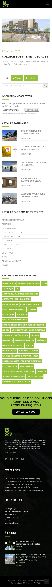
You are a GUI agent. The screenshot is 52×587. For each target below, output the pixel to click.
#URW (44, 284)
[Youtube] (22, 458)
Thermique (41, 371)
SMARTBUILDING (11, 487)
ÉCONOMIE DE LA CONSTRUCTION (31, 490)
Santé (5, 265)
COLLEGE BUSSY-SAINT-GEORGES (25, 56)
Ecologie (32, 309)
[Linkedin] (11, 458)
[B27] (6, 4)
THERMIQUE (9, 490)
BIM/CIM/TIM (14, 479)
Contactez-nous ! (26, 412)
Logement (7, 248)
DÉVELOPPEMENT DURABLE (29, 479)
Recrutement (10, 514)
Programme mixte (11, 261)
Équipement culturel (13, 232)
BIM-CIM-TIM (25, 299)
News (4, 257)
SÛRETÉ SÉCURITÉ (33, 487)
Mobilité (29, 346)
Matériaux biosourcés (13, 346)
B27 (16, 299)
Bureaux (6, 224)
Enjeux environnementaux (14, 320)
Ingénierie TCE (21, 335)
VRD (41, 377)
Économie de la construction (16, 382)
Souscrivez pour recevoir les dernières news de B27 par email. (23, 104)
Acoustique (7, 289)
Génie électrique (37, 330)
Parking (34, 351)
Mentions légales (12, 523)
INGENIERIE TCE (35, 481)
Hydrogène (7, 335)
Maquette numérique (25, 340)
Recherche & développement (17, 511)
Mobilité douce (9, 351)
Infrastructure (10, 244)
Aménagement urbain (13, 220)
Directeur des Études (30, 304)
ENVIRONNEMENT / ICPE (13, 481)
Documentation (11, 517)
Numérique (24, 351)
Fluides (5, 330)
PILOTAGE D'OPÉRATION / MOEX (23, 484)
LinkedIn (32, 78)
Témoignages (11, 508)
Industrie (7, 240)
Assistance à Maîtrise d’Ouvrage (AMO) (20, 294)
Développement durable (14, 309)
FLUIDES (26, 481)
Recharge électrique (31, 361)
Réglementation (9, 366)
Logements (7, 340)
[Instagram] (17, 458)
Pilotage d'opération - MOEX (25, 356)
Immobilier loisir (11, 236)
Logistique (7, 253)
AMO (17, 289)
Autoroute (7, 299)
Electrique (22, 315)
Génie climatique (19, 330)
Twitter (18, 78)
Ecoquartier (8, 315)
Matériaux (41, 340)
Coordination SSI (10, 304)
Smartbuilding (26, 366)
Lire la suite (26, 138)
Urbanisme (32, 377)
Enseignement (9, 228)
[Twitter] (6, 458)
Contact (8, 520)
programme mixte (10, 361)
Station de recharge (12, 371)
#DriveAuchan (9, 284)
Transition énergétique (13, 377)
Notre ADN (10, 452)
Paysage (6, 356)
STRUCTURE (22, 487)
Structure (29, 371)
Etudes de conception (34, 325)
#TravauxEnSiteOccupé (29, 284)
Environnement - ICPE (12, 325)
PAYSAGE (8, 484)
